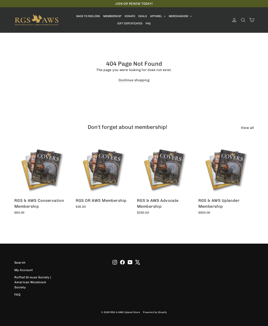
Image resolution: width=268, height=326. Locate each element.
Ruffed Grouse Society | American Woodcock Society (32, 282)
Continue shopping (134, 80)
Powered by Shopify (155, 312)
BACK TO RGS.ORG (88, 16)
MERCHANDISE (179, 16)
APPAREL (156, 16)
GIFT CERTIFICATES (129, 23)
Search (20, 262)
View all (247, 128)
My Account (23, 270)
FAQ (148, 23)
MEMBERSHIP (112, 16)
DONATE (130, 16)
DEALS (142, 16)
